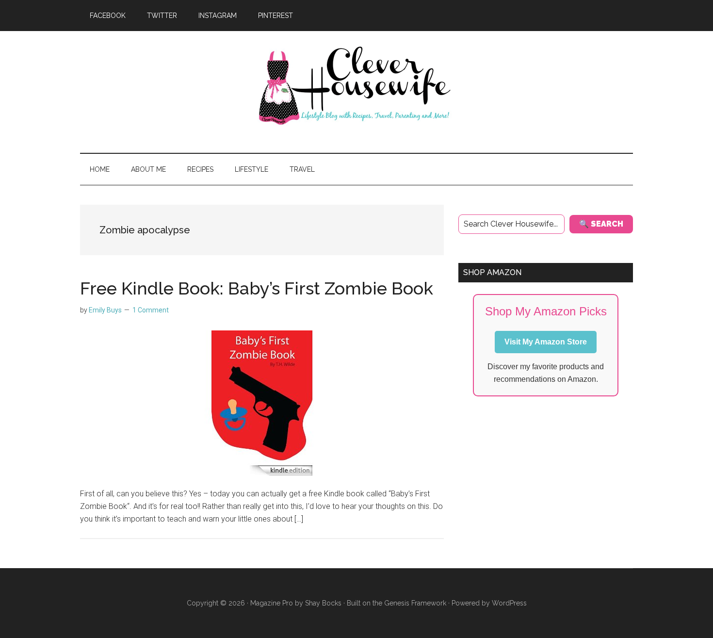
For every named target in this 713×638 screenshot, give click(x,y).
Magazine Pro (271, 603)
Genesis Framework (415, 603)
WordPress (509, 603)
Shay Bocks (323, 603)
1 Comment (150, 310)
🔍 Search (601, 224)
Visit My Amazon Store (545, 342)
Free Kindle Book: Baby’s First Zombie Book (256, 288)
